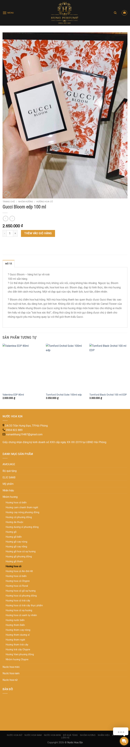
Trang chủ (9, 201)
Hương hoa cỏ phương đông (21, 595)
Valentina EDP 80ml (13, 394)
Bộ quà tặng (10, 470)
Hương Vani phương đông (20, 654)
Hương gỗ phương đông (19, 556)
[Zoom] (7, 194)
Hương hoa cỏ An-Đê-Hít (19, 571)
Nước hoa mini (11, 667)
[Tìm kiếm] (115, 13)
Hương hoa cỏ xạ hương (19, 610)
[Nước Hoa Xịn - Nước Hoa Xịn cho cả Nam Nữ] (65, 13)
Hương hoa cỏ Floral (17, 586)
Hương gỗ (11, 532)
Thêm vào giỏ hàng (38, 233)
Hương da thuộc (14, 522)
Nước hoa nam (11, 673)
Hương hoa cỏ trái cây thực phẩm (24, 605)
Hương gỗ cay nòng (16, 541)
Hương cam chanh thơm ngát (22, 507)
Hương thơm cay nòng (18, 630)
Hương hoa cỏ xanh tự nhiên (21, 615)
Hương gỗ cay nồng (16, 546)
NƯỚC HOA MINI (52, 735)
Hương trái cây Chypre (18, 649)
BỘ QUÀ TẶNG (70, 735)
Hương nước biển (15, 620)
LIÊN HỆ (65, 738)
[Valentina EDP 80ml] (22, 367)
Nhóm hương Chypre (17, 659)
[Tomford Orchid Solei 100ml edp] (65, 367)
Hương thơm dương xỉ (18, 634)
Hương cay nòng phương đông (22, 512)
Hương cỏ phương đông (19, 517)
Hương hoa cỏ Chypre (18, 581)
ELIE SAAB (9, 477)
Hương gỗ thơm (14, 561)
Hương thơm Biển (15, 625)
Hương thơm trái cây (17, 644)
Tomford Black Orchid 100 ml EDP (108, 394)
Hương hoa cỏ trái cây (18, 600)
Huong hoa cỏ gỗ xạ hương (21, 590)
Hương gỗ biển (14, 536)
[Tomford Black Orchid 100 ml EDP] (109, 367)
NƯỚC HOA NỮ (14, 735)
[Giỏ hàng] (124, 13)
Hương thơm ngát (15, 639)
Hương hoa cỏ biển (16, 576)
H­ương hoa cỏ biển (16, 502)
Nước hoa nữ (10, 680)
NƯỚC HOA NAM (33, 735)
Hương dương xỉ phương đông (22, 527)
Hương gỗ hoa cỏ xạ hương (21, 551)
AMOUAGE (9, 464)
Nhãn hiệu (8, 490)
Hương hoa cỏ (44, 201)
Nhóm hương (25, 201)
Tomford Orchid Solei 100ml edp (64, 394)
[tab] (9, 263)
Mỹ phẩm (8, 483)
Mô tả (8, 263)
